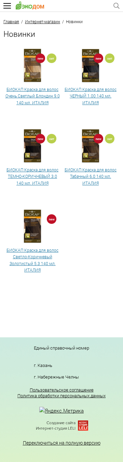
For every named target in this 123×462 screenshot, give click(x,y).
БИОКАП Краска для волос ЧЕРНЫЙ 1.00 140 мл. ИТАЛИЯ (91, 96)
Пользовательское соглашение (62, 390)
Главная (11, 21)
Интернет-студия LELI (56, 428)
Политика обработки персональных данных (61, 396)
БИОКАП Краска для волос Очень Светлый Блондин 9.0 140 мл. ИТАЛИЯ (32, 96)
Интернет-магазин (42, 21)
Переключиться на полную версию (61, 443)
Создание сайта (61, 423)
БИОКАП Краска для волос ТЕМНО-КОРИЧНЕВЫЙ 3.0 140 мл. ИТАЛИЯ (32, 176)
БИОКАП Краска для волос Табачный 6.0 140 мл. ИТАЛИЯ (91, 176)
